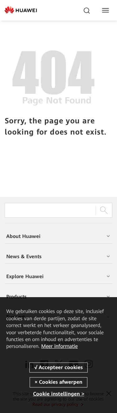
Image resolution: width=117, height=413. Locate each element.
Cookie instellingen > (58, 394)
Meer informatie (59, 346)
